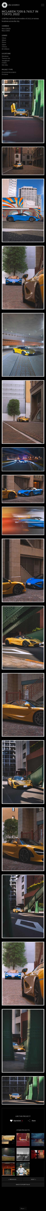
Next (33, 1179)
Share (34, 1121)
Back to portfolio (23, 1184)
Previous (12, 1179)
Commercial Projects (9, 72)
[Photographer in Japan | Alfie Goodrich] (11, 5)
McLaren (5, 74)
